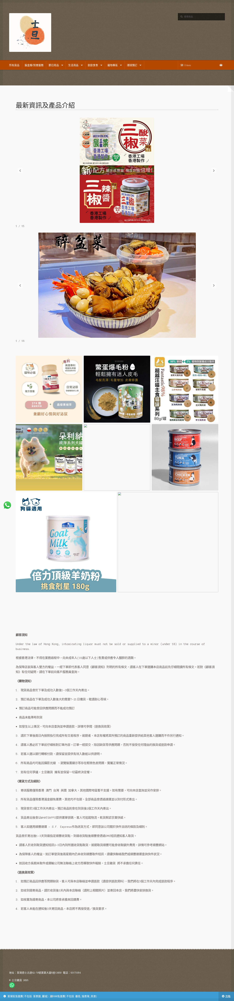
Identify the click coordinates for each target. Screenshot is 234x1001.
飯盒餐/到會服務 (34, 65)
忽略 (228, 996)
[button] (20, 170)
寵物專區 (112, 65)
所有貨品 (14, 65)
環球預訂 (132, 65)
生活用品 (73, 65)
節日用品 (54, 65)
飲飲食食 (93, 65)
